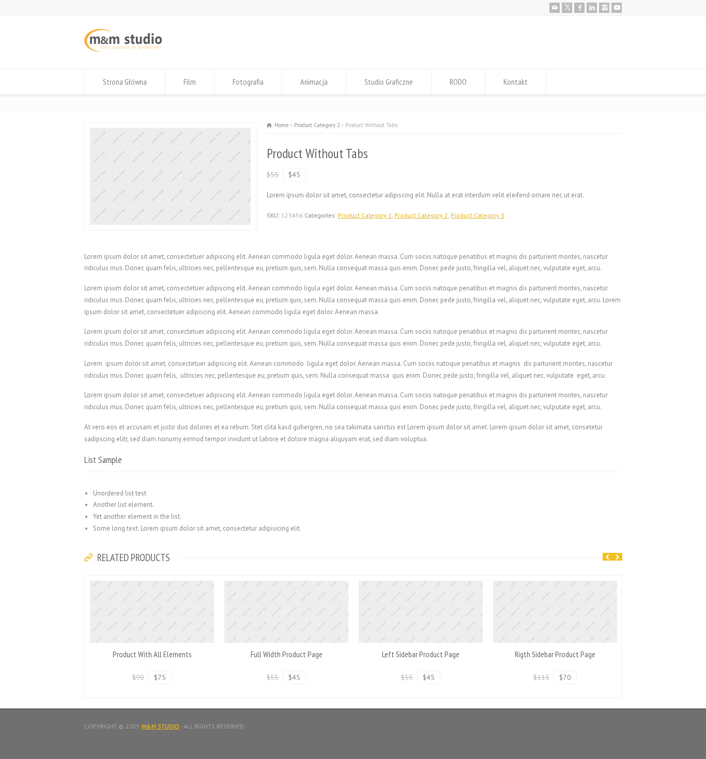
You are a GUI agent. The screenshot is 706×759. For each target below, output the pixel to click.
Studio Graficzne (388, 81)
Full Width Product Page (287, 654)
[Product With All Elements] (152, 581)
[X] (567, 8)
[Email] (554, 8)
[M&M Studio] (123, 49)
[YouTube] (616, 8)
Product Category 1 (365, 215)
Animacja (314, 81)
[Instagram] (604, 8)
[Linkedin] (592, 8)
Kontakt (515, 81)
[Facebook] (579, 8)
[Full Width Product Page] (286, 581)
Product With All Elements (152, 654)
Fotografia (248, 81)
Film (189, 81)
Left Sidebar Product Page (420, 654)
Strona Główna (125, 81)
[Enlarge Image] (170, 128)
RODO (458, 81)
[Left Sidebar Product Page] (420, 581)
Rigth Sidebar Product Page (555, 654)
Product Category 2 (421, 215)
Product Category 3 (477, 215)
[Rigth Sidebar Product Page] (555, 581)
